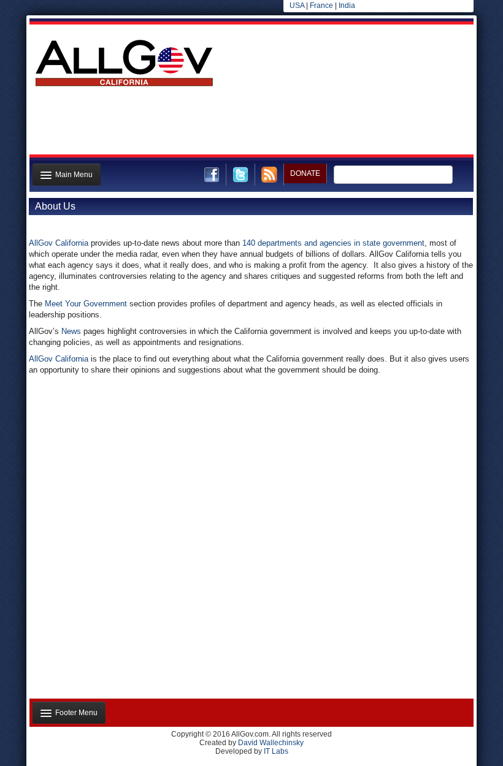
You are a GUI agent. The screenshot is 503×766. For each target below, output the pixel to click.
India (347, 5)
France (321, 5)
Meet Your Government (86, 303)
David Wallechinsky (271, 742)
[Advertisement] (250, 124)
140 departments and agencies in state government (333, 243)
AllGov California (58, 243)
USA (297, 5)
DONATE (305, 173)
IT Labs (276, 751)
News (72, 331)
